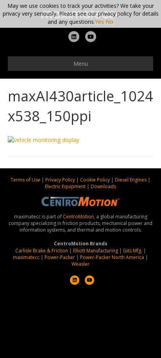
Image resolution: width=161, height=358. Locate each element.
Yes (99, 21)
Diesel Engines (131, 179)
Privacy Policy (60, 179)
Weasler (80, 264)
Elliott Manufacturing (95, 250)
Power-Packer (60, 257)
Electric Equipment (65, 186)
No (109, 21)
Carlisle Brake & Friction (41, 250)
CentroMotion (78, 216)
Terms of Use (26, 179)
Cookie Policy (95, 179)
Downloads (103, 186)
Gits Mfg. (132, 250)
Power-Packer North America (112, 257)
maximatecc (26, 257)
